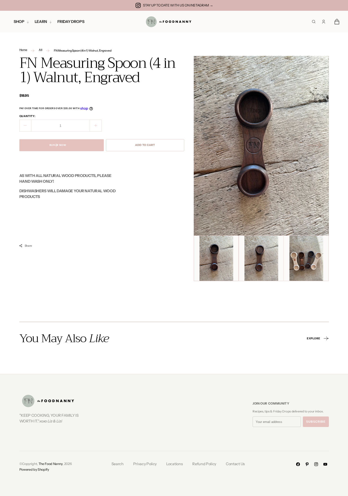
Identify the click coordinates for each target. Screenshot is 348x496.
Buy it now (58, 145)
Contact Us (235, 463)
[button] (323, 21)
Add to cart (145, 145)
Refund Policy (204, 463)
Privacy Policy (145, 463)
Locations (174, 463)
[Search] (313, 21)
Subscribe (316, 421)
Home (23, 50)
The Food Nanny (51, 464)
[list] (261, 145)
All (40, 50)
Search (117, 463)
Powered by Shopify (34, 469)
